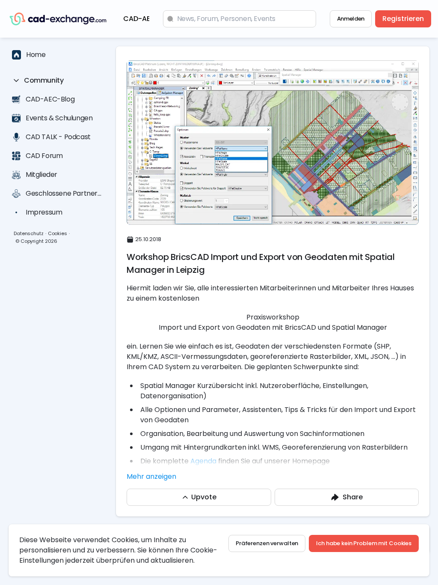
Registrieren (403, 19)
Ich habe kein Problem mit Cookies (363, 543)
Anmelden (350, 19)
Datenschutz (29, 233)
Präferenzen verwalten (267, 543)
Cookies (57, 233)
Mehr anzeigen (151, 476)
